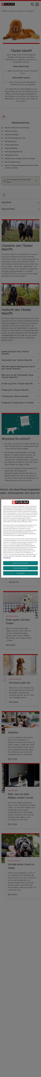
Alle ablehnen (20, 573)
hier (23, 520)
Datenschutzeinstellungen (20, 563)
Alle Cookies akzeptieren (20, 568)
